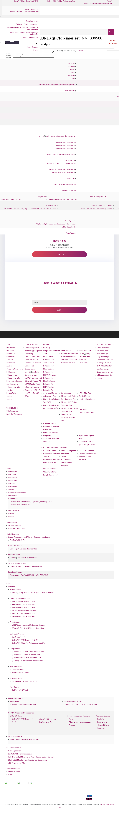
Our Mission (72, 63)
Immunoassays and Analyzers (102, 206)
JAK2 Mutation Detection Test (48, 364)
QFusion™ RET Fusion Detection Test (69, 403)
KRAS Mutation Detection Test (66, 142)
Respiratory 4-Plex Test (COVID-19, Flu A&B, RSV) (33, 393)
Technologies (12, 408)
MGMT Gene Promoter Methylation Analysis (61, 154)
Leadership (11, 357)
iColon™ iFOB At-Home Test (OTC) (15, 209)
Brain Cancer (66, 351)
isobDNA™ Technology (15, 414)
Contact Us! (59, 254)
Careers (73, 78)
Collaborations (12, 375)
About (9, 345)
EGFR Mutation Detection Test (48, 388)
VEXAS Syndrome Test (33, 378)
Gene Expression (32, 21)
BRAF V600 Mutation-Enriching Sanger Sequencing (24, 33)
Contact (9, 399)
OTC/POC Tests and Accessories (55, 448)
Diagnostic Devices (86, 451)
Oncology (46, 348)
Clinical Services (32, 345)
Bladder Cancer (30, 369)
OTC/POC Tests (51, 206)
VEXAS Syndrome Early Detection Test (24, 12)
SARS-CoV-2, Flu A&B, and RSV (11, 200)
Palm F (83, 209)
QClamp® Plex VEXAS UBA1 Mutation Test (33, 382)
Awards (73, 72)
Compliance (72, 66)
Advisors (73, 69)
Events (35, 50)
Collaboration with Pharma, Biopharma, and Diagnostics (56, 85)
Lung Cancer (66, 393)
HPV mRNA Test (85, 393)
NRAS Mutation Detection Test (66, 148)
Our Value (10, 351)
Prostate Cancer (49, 423)
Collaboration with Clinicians (13, 388)
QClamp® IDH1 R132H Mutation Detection (69, 361)
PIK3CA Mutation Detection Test (49, 376)
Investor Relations (13, 769)
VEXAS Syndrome (31, 9)
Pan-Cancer (83, 410)
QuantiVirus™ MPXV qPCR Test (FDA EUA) (63, 200)
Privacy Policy (12, 393)
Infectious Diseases (32, 387)
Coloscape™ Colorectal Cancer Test (33, 364)
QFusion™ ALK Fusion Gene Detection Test (62, 169)
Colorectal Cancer (31, 360)
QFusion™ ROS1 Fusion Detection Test (63, 172)
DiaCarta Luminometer (87, 454)
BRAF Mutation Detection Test (66, 145)
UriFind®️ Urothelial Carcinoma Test (32, 373)
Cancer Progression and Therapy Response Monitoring (33, 351)
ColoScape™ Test (70, 160)
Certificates (11, 363)
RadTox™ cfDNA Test (69, 191)
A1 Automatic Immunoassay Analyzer (98, 3)
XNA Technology (70, 91)
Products (47, 345)
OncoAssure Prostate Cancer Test (65, 184)
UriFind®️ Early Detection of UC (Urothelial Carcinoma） (57, 136)
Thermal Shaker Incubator (85, 458)
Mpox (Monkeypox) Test (98, 197)
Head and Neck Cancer (87, 399)
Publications (72, 75)
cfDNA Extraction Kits (30, 38)
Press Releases (32, 47)
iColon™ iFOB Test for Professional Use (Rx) (61, 163)
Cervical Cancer (71, 178)
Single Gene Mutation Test (51, 352)
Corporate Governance (15, 369)
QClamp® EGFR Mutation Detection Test (68, 417)
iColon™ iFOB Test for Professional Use (43, 209)
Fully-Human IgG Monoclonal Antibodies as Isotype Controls (22, 28)
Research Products (105, 345)
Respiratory (42, 197)
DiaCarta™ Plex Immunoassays (27, 24)
